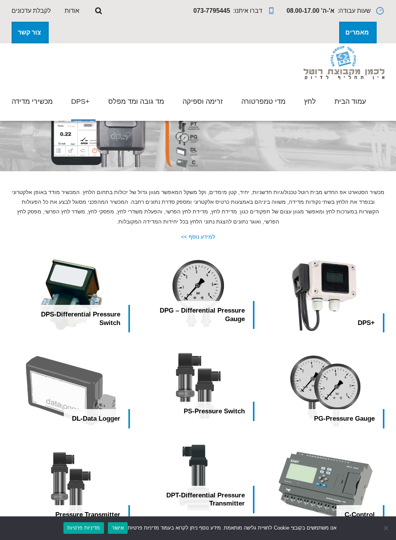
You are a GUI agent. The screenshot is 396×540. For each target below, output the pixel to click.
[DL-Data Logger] (71, 391)
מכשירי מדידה (32, 101)
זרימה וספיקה (203, 101)
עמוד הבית (350, 101)
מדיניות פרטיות (83, 528)
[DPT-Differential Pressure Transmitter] (198, 477)
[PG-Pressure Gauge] (325, 391)
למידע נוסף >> (198, 237)
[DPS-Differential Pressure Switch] (71, 295)
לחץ (310, 101)
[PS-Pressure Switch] (198, 385)
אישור (118, 528)
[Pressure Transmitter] (71, 487)
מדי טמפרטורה (263, 101)
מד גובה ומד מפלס (136, 101)
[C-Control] (325, 487)
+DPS (80, 101)
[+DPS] (325, 295)
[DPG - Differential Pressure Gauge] (198, 293)
